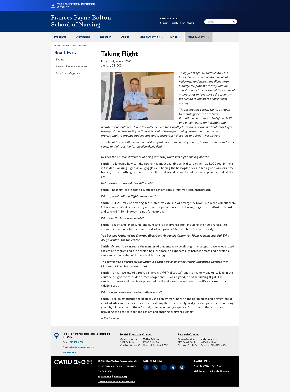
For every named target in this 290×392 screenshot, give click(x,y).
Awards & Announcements (71, 66)
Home (57, 45)
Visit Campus (200, 371)
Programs (60, 36)
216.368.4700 (77, 342)
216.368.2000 (105, 371)
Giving (173, 36)
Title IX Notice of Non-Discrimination (116, 381)
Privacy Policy (120, 376)
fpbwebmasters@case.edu (81, 347)
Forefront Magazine (68, 73)
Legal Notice (104, 376)
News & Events (197, 36)
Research (105, 36)
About (125, 36)
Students (164, 22)
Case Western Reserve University (121, 361)
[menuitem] (62, 37)
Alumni (190, 22)
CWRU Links (202, 361)
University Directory (219, 371)
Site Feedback (69, 352)
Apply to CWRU (201, 365)
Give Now (216, 365)
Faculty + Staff (178, 22)
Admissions (83, 36)
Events (60, 59)
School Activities (149, 36)
